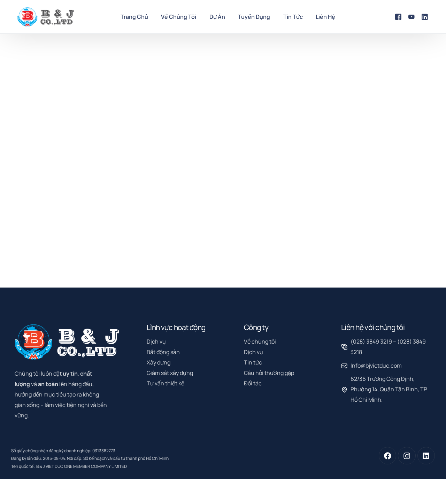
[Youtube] (411, 16)
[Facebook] (398, 16)
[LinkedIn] (424, 16)
